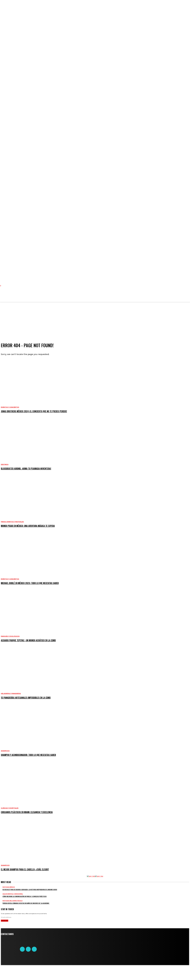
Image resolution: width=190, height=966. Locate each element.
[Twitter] (28, 949)
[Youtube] (34, 949)
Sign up (5, 921)
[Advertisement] (46, 295)
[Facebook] (22, 949)
